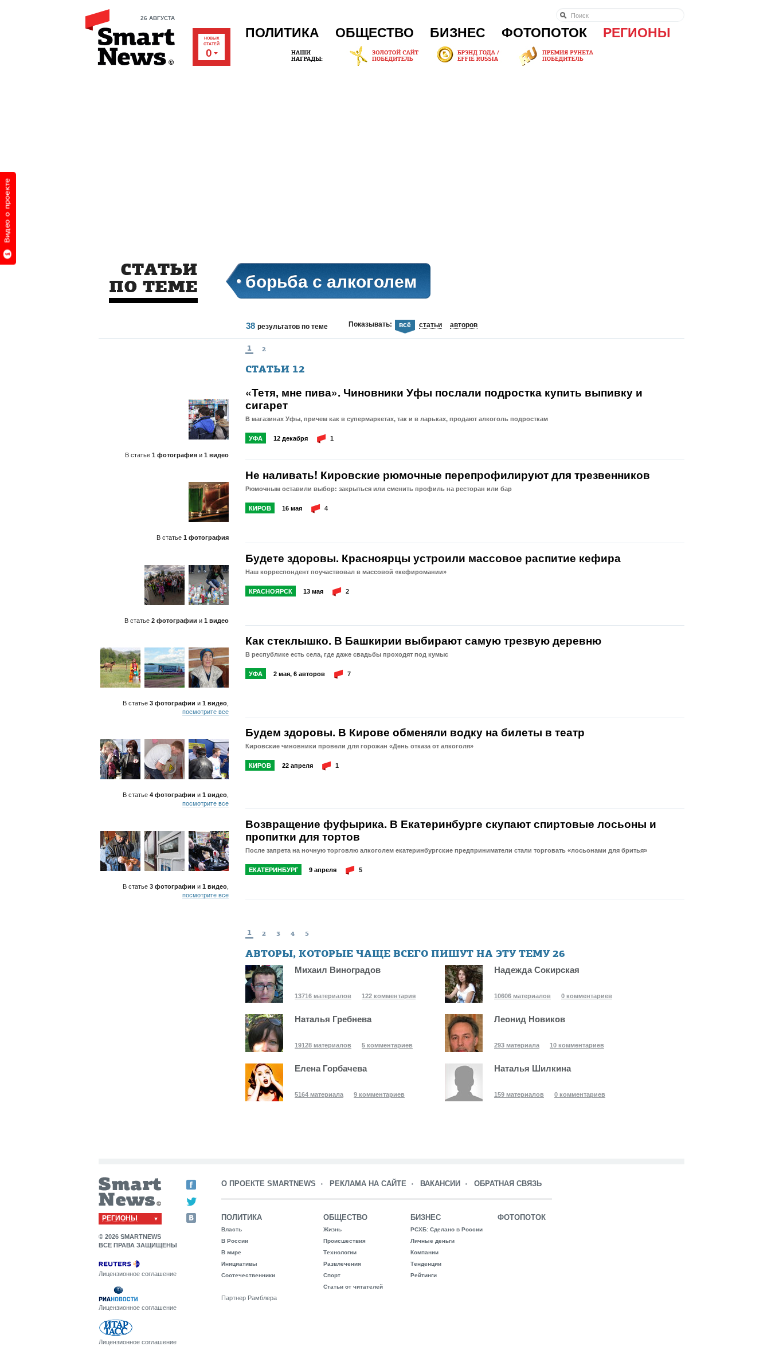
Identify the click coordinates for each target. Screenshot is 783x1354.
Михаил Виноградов (338, 970)
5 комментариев (387, 1045)
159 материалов (519, 1094)
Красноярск (270, 591)
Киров (260, 508)
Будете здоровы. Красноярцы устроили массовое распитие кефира (433, 558)
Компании (424, 1252)
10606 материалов (522, 995)
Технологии (340, 1252)
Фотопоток (544, 32)
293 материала (516, 1045)
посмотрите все (205, 711)
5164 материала (319, 1094)
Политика (282, 32)
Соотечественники (248, 1275)
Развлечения (342, 1264)
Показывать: (370, 324)
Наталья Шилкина (532, 1068)
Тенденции (425, 1264)
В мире (231, 1252)
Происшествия (344, 1241)
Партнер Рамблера (249, 1297)
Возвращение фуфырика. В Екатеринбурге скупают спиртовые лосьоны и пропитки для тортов (450, 830)
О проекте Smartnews (268, 1183)
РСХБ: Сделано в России (446, 1229)
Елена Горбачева (331, 1068)
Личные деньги (432, 1241)
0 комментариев (586, 995)
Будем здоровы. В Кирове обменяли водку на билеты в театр (415, 732)
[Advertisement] (391, 154)
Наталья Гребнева (333, 1019)
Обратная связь (508, 1183)
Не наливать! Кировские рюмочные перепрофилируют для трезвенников (447, 475)
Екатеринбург (273, 869)
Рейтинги (423, 1275)
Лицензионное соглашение (138, 1273)
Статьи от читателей (353, 1287)
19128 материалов (323, 1045)
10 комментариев (577, 1045)
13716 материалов (323, 995)
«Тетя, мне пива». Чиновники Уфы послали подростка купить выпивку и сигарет (444, 398)
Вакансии (440, 1183)
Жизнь (332, 1229)
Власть (231, 1229)
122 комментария (389, 995)
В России (234, 1241)
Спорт (331, 1275)
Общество (374, 32)
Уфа (256, 438)
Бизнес (458, 32)
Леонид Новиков (529, 1019)
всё (405, 325)
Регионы (637, 32)
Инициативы (239, 1264)
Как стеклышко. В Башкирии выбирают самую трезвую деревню (423, 640)
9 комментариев (379, 1094)
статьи (430, 325)
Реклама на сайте (368, 1183)
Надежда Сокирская (537, 970)
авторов (463, 325)
